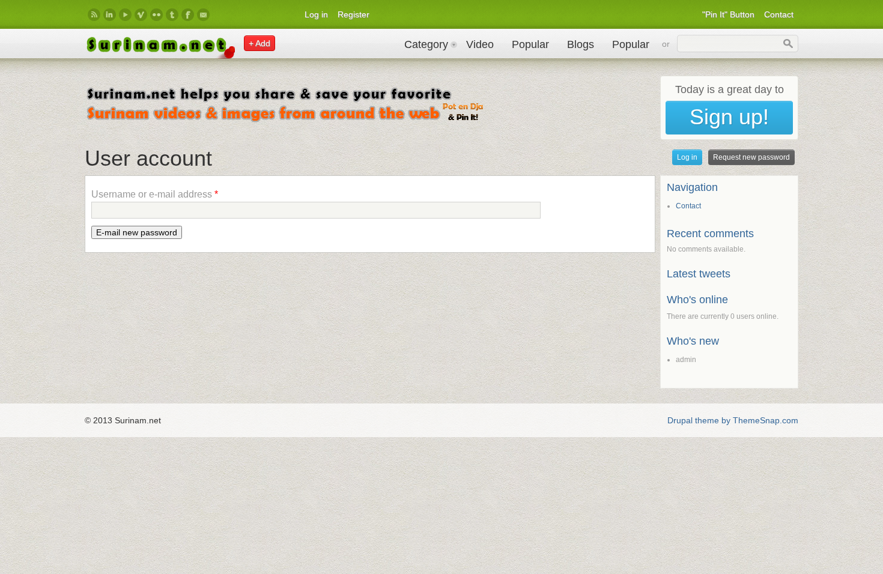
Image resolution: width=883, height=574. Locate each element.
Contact (778, 14)
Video (480, 44)
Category (426, 44)
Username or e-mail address (154, 194)
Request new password (754, 157)
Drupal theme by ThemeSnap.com (732, 420)
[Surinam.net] (160, 56)
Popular (530, 44)
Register (353, 14)
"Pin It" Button (728, 14)
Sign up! (729, 116)
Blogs (580, 44)
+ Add (259, 43)
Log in (316, 14)
